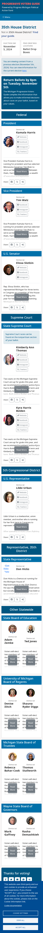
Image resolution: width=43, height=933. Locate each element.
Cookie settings (20, 913)
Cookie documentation (13, 905)
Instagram (23, 147)
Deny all (20, 920)
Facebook (23, 142)
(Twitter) (23, 151)
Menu (7, 17)
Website (23, 137)
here (24, 70)
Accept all (20, 927)
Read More (21, 171)
